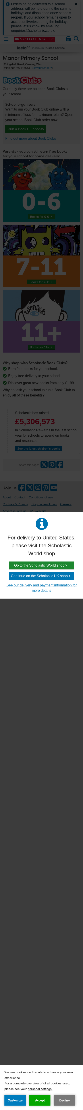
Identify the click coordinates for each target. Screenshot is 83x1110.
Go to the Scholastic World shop (39, 565)
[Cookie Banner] (41, 1087)
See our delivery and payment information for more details (41, 587)
